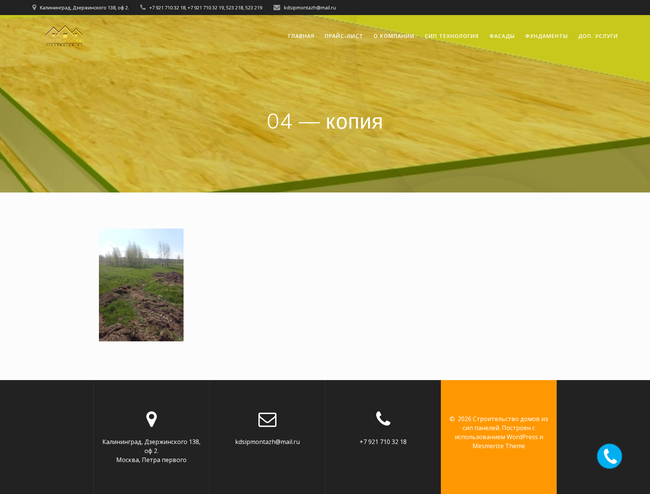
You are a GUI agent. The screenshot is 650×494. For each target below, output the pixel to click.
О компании (394, 35)
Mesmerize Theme (498, 446)
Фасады (502, 35)
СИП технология (452, 35)
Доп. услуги (598, 35)
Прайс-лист (344, 35)
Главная (301, 35)
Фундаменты (546, 35)
